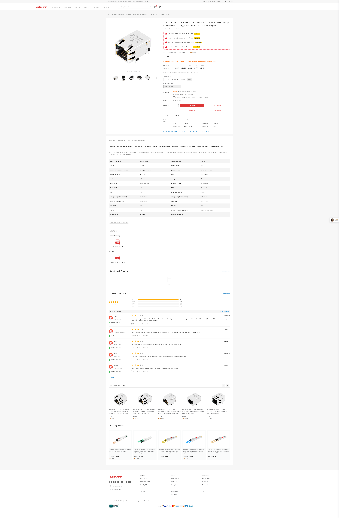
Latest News (174, 491)
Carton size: (176, 126)
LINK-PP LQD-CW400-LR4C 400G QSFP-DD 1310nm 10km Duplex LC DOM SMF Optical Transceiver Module (193, 451)
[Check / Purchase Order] (191, 506)
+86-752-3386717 (117, 486)
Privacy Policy (135, 501)
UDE (189, 79)
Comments (145, 324)
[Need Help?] (226, 1)
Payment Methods (145, 481)
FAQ (203, 491)
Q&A (128, 140)
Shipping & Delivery (145, 485)
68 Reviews (172, 53)
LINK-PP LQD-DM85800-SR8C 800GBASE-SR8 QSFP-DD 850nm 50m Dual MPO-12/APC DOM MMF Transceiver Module (120, 451)
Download (121, 140)
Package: (204, 120)
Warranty (142, 491)
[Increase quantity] (178, 104)
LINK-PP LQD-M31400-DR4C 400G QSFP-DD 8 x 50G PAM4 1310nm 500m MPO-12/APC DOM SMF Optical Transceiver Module (169, 451)
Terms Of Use (143, 501)
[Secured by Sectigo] (114, 506)
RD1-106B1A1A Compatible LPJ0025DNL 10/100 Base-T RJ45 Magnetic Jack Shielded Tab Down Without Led (193, 411)
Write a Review (226, 294)
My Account (205, 481)
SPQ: (174, 123)
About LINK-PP (175, 478)
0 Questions (182, 53)
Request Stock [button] (205, 131)
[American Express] (177, 506)
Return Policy (143, 488)
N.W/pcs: (176, 120)
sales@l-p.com (116, 489)
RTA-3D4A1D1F (169, 86)
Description (112, 140)
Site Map (150, 501)
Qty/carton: (205, 123)
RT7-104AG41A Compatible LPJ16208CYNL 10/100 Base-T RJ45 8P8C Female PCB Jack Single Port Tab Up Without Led (144, 411)
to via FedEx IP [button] (186, 92)
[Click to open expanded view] (133, 45)
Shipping (167, 131)
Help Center (143, 478)
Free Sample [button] (193, 131)
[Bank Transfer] (186, 506)
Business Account (206, 485)
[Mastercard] (173, 506)
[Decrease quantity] (178, 106)
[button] (208, 97)
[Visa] (164, 506)
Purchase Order (206, 488)
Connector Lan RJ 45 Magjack (118, 222)
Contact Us (174, 481)
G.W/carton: (205, 126)
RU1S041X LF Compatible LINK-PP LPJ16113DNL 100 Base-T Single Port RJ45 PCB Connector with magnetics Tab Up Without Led (169, 411)
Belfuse (183, 79)
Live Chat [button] (183, 131)
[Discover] (182, 506)
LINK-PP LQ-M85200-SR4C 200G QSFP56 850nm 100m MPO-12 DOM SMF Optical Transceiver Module (218, 451)
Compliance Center (176, 488)
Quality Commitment (176, 485)
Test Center (174, 494)
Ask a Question (226, 271)
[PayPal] (169, 506)
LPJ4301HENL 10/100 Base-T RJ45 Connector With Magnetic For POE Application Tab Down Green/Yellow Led (218, 411)
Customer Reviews (138, 140)
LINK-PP (167, 79)
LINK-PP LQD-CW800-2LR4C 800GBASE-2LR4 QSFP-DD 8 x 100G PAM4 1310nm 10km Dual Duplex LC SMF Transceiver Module (144, 451)
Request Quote (206, 478)
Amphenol (175, 79)
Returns (174, 131)
